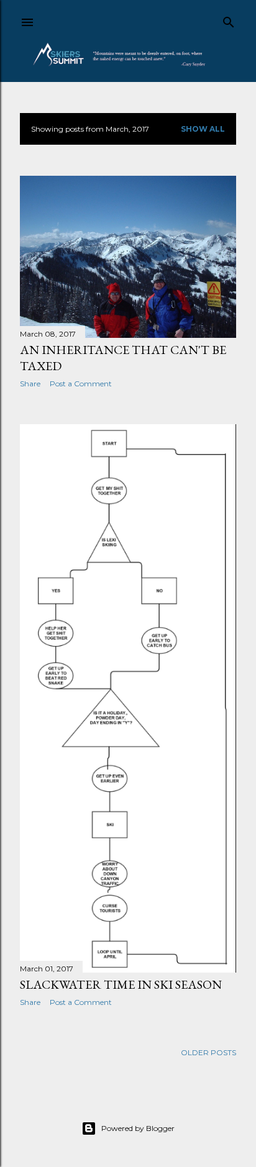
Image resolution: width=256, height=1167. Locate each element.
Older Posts (208, 1052)
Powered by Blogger (138, 1128)
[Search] (228, 19)
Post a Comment (81, 383)
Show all (203, 129)
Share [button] (30, 383)
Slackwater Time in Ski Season (121, 984)
